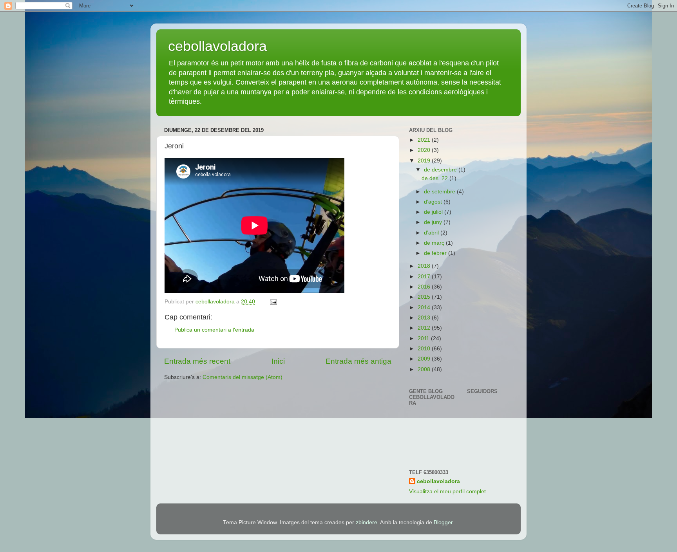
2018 (425, 266)
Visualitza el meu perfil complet (447, 491)
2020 (425, 150)
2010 (425, 349)
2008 (425, 369)
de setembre (440, 192)
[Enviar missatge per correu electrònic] (273, 302)
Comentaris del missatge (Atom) (242, 377)
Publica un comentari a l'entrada (214, 330)
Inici (278, 361)
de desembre (441, 170)
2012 (425, 328)
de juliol (434, 212)
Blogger (443, 522)
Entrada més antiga (358, 361)
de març (435, 243)
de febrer (436, 253)
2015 (425, 297)
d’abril (432, 233)
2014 (425, 307)
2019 (425, 161)
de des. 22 (435, 178)
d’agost (433, 202)
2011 (424, 338)
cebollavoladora (217, 46)
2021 (425, 140)
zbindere (366, 522)
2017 (425, 277)
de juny (433, 222)
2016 (425, 287)
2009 (425, 359)
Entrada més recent (197, 361)
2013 (425, 318)
